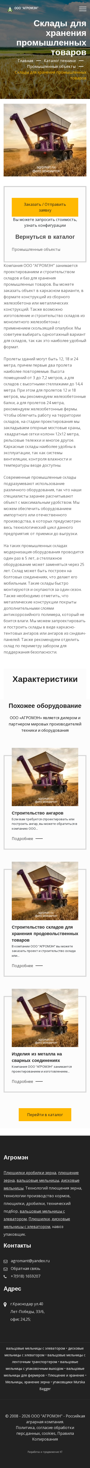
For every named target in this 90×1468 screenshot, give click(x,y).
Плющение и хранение (66, 1375)
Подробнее (22, 838)
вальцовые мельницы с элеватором (35, 1348)
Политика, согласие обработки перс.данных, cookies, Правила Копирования (45, 1433)
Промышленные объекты (36, 249)
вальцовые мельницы (38, 1180)
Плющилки (39, 1219)
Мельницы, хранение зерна (27, 1382)
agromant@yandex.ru (30, 1260)
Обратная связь (25, 1268)
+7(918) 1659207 (25, 1276)
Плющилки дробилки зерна (30, 1172)
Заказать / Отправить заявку (45, 207)
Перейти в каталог (45, 1114)
